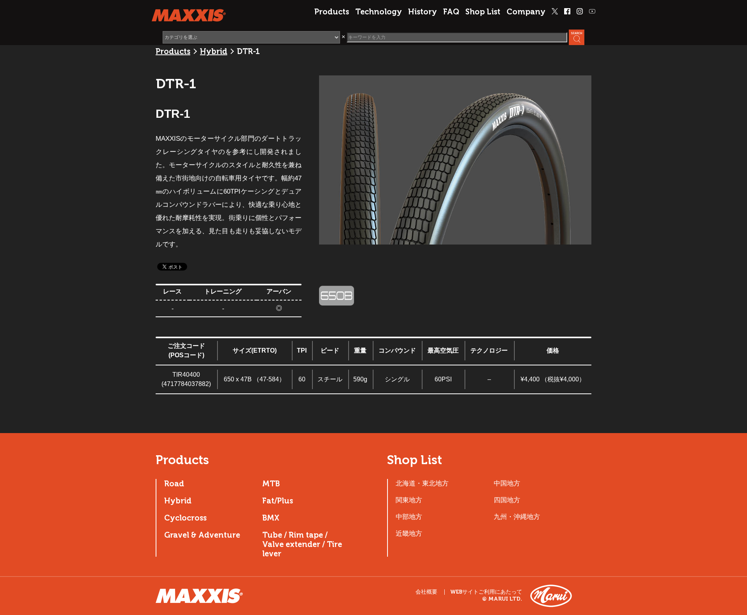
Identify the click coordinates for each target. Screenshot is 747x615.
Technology (378, 11)
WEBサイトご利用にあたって (486, 592)
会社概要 (426, 592)
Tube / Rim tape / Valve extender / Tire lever (302, 544)
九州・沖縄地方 (517, 517)
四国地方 (507, 500)
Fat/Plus (277, 500)
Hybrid (213, 51)
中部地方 (409, 517)
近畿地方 (409, 533)
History (422, 11)
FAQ (451, 11)
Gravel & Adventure (202, 535)
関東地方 (409, 500)
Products (331, 11)
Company (526, 11)
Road (174, 483)
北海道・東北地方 (422, 483)
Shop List (482, 11)
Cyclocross (185, 517)
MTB (271, 483)
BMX (270, 517)
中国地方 (507, 483)
